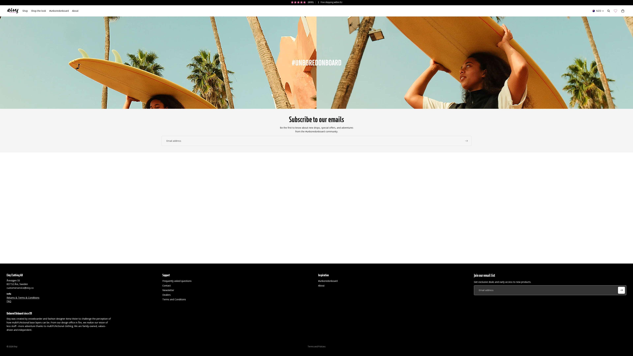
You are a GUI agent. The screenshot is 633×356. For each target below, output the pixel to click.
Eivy (15, 346)
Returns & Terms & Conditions (23, 297)
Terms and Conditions (174, 299)
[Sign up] (466, 140)
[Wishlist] (615, 11)
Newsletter (168, 290)
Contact (166, 285)
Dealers (166, 294)
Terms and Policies (316, 346)
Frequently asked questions (177, 280)
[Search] (608, 11)
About (321, 285)
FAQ (9, 301)
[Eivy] (13, 11)
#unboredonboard (328, 280)
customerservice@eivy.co (20, 287)
